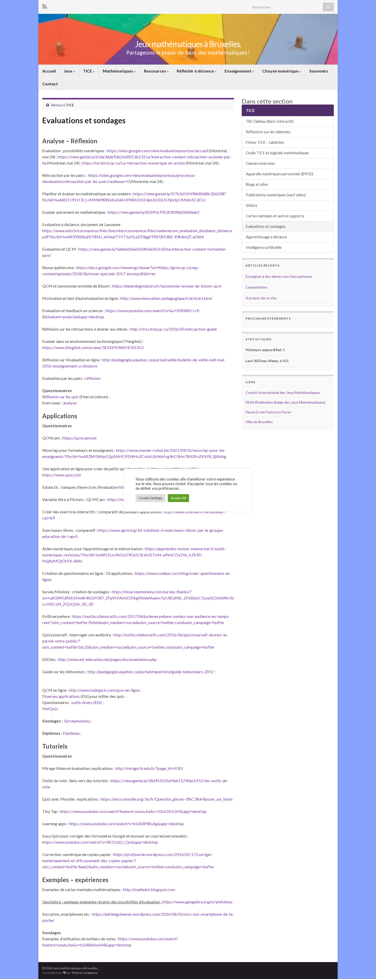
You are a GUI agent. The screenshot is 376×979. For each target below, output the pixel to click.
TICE (88, 70)
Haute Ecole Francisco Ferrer (268, 412)
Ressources (155, 70)
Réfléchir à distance (196, 70)
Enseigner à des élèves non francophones (279, 276)
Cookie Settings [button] (150, 498)
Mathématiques (118, 70)
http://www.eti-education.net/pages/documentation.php (107, 659)
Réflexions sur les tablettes (268, 132)
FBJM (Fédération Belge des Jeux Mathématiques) (285, 402)
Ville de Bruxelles (259, 422)
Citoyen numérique (280, 70)
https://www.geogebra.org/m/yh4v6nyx (197, 901)
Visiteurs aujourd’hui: (264, 350)
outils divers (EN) (86, 702)
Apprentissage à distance (266, 237)
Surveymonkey (77, 720)
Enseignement (238, 70)
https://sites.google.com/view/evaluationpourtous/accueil (157, 150)
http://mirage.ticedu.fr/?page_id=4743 (149, 768)
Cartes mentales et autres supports (275, 216)
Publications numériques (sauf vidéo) (276, 195)
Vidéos (251, 205)
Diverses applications (61, 696)
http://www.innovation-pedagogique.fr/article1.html (166, 298)
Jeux (68, 70)
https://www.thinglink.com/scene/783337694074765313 (92, 347)
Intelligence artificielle (264, 247)
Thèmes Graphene (84, 973)
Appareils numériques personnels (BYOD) (279, 174)
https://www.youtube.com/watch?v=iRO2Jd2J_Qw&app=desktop (100, 842)
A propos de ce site (261, 298)
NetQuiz (50, 708)
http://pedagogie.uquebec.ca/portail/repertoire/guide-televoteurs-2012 (151, 671)
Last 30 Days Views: (263, 361)
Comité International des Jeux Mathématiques (283, 392)
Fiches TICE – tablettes (265, 142)
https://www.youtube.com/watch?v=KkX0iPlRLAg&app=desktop (126, 823)
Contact (50, 83)
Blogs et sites (257, 184)
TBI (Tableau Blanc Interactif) (269, 121)
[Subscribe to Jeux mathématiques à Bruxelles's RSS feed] (44, 5)
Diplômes (72, 733)
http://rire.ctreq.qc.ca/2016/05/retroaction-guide (173, 329)
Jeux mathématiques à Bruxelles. (188, 44)
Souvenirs (318, 70)
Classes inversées (260, 163)
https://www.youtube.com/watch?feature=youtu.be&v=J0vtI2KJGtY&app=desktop (133, 811)
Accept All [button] (178, 498)
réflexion (93, 378)
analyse (69, 402)
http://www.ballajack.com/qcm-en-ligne (104, 690)
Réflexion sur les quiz (60, 396)
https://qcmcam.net (79, 437)
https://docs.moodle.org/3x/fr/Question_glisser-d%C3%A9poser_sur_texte (167, 799)
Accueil (49, 70)
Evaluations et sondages (265, 226)
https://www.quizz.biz (61, 474)
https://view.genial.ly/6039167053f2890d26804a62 (154, 212)
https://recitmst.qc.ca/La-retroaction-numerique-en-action (133, 162)
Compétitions (257, 287)
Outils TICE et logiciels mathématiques (277, 153)
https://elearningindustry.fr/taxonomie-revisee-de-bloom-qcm (167, 285)
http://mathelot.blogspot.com (149, 889)
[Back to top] (364, 967)
